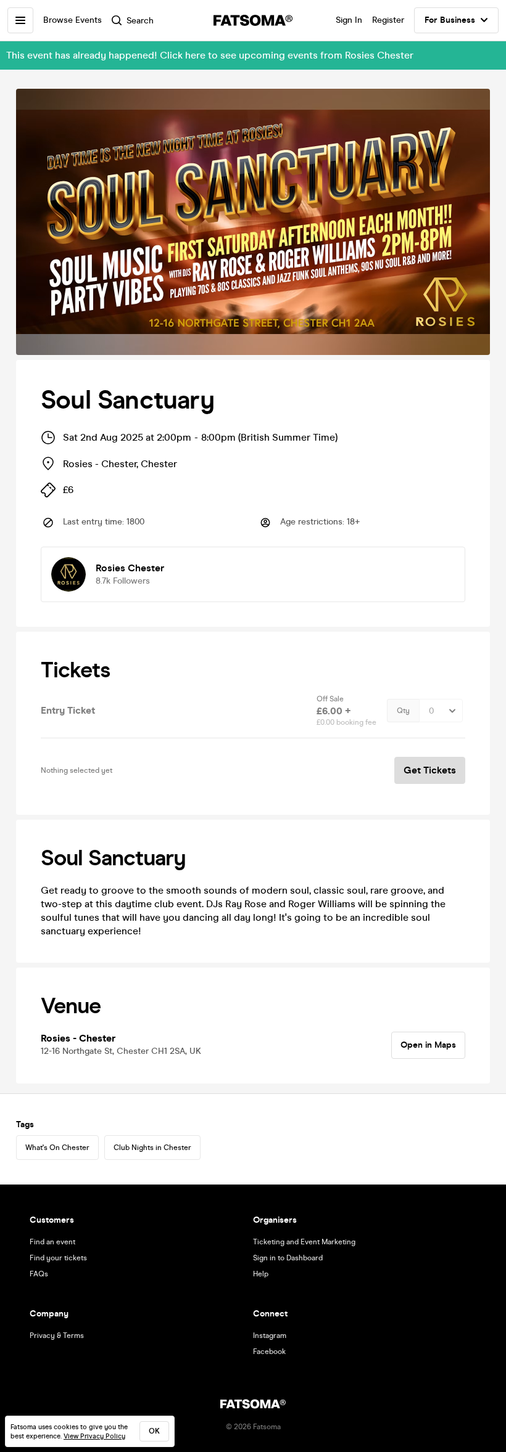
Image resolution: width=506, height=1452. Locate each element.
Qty (403, 710)
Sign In (349, 20)
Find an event (52, 1242)
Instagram (269, 1335)
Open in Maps (428, 1045)
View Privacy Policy (94, 1436)
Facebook (269, 1351)
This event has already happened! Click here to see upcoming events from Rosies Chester (209, 55)
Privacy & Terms (57, 1335)
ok (154, 1431)
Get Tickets (430, 770)
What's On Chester (57, 1147)
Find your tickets (58, 1258)
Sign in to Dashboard (288, 1258)
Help (260, 1274)
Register (388, 20)
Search (140, 20)
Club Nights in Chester (152, 1147)
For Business (450, 20)
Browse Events (72, 20)
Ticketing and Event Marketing (304, 1242)
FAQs (39, 1274)
